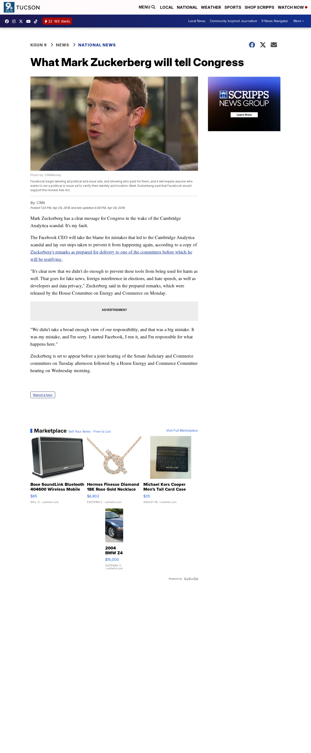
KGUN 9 (38, 45)
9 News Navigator (274, 21)
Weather (211, 7)
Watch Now (291, 7)
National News (97, 45)
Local (166, 7)
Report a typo (42, 395)
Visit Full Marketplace (182, 430)
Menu (145, 7)
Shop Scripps (259, 7)
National (187, 7)
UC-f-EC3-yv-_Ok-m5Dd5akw (29, 21)
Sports (233, 7)
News (62, 45)
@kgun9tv (37, 21)
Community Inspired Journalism (233, 21)
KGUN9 (22, 21)
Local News (197, 21)
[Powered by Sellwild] (191, 579)
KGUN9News (8, 21)
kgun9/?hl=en (15, 21)
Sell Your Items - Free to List (90, 431)
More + (299, 21)
